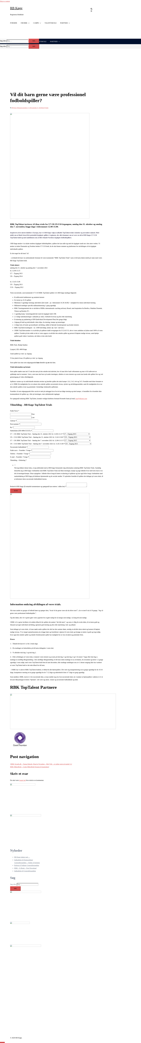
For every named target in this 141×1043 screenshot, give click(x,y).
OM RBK (24, 23)
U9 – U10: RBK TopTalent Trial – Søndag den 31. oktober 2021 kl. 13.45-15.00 (37, 437)
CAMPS (36, 23)
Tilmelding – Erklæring (18, 460)
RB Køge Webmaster (17, 108)
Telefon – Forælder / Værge (20, 454)
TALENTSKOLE (51, 23)
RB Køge (16, 8)
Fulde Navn (14, 411)
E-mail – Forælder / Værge (19, 457)
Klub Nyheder (44, 108)
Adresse (13, 421)
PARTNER (64, 23)
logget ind (22, 780)
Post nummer (15, 424)
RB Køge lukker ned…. (22, 857)
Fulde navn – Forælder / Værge (21, 450)
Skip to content (5, 1)
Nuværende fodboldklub (18, 447)
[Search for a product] (91, 10)
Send (16, 490)
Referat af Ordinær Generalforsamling (26, 865)
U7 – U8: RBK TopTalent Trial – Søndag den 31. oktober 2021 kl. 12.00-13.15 (36, 434)
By (11, 427)
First (33, 414)
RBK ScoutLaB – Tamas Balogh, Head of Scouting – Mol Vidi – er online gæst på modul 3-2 (41, 764)
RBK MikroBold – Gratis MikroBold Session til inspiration (29, 767)
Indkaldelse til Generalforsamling (25, 871)
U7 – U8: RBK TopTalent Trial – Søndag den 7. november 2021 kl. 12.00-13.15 (37, 440)
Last (33, 417)
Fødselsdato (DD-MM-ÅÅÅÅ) (21, 431)
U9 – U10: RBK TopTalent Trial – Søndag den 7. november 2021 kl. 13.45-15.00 (37, 444)
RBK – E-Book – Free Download (25, 868)
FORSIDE (13, 23)
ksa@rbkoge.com (81, 398)
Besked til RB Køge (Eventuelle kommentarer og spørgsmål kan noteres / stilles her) (38, 486)
